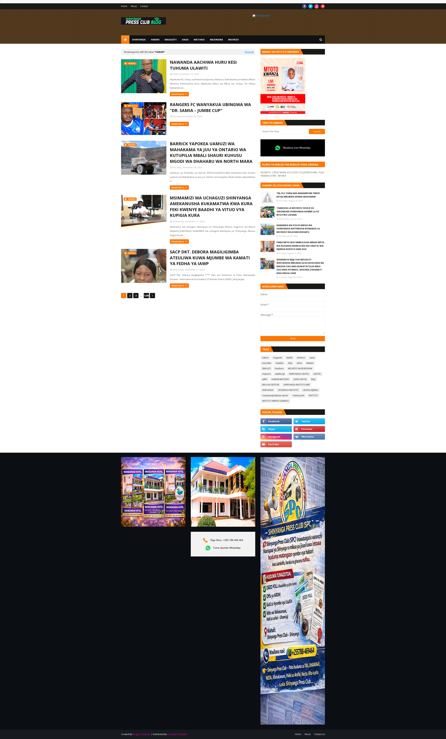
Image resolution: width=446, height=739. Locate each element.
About (134, 6)
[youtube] (276, 444)
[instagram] (316, 6)
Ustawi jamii (298, 395)
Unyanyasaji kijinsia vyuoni (275, 395)
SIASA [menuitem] (185, 39)
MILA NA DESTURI (270, 384)
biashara (279, 368)
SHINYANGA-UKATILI (299, 373)
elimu (299, 363)
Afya (290, 363)
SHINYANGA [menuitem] (139, 39)
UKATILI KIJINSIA (310, 390)
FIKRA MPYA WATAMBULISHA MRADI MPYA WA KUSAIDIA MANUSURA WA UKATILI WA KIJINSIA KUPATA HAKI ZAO (300, 246)
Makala (309, 363)
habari (265, 357)
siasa (312, 357)
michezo (301, 357)
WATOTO (313, 395)
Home (124, 6)
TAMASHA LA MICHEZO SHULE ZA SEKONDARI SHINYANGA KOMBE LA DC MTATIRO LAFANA (297, 211)
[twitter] (310, 6)
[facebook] (304, 6)
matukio (280, 363)
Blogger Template (141, 734)
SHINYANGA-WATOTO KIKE (296, 384)
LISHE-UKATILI (300, 379)
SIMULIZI (266, 368)
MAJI (313, 379)
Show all (249, 51)
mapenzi (266, 373)
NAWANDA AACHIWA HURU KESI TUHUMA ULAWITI (203, 65)
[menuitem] (125, 39)
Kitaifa (289, 357)
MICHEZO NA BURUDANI (300, 368)
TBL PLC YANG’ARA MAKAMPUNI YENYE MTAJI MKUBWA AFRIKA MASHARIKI (298, 195)
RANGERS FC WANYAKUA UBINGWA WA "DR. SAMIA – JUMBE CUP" (210, 107)
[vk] (309, 437)
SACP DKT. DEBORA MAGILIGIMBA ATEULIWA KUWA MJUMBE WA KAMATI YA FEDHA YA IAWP (210, 257)
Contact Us (319, 734)
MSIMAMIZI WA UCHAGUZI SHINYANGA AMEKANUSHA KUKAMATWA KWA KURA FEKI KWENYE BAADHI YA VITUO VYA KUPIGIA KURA (211, 206)
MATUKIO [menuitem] (199, 39)
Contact (144, 6)
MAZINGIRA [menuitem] (216, 39)
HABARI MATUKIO (280, 379)
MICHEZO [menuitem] (233, 39)
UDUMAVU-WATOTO (288, 390)
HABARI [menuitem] (155, 39)
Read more (178, 94)
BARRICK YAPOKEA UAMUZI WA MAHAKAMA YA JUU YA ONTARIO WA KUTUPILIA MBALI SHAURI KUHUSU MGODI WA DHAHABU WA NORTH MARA (211, 152)
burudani (266, 363)
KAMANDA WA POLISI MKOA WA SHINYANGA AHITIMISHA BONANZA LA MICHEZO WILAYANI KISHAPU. (298, 229)
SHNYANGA (268, 390)
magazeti (277, 357)
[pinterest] (323, 6)
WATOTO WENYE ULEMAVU (275, 400)
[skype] (276, 429)
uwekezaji (280, 373)
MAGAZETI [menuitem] (171, 39)
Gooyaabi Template (177, 734)
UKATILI (317, 373)
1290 (146, 295)
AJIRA (264, 379)
